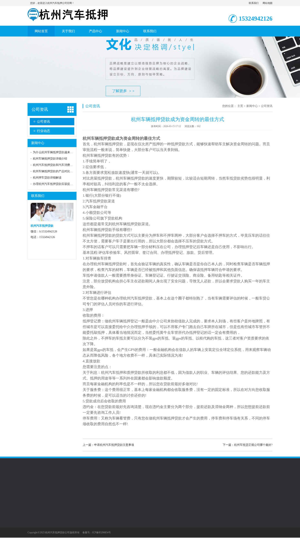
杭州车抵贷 (153, 484)
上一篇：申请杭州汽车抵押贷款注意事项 (108, 444)
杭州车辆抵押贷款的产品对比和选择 (56, 171)
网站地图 (267, 3)
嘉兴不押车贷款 (95, 484)
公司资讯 (40, 109)
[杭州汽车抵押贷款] (68, 19)
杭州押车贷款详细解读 (47, 177)
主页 (240, 106)
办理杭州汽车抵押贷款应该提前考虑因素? (59, 183)
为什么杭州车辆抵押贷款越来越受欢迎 (57, 152)
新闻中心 (122, 31)
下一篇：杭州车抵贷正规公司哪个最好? (247, 444)
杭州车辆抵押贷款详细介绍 (50, 158)
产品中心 (95, 31)
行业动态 (43, 131)
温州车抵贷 (75, 484)
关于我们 (68, 31)
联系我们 (254, 3)
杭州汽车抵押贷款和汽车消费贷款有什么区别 (61, 164)
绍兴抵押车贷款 (173, 484)
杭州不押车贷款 (55, 484)
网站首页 (41, 31)
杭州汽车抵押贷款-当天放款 (125, 484)
